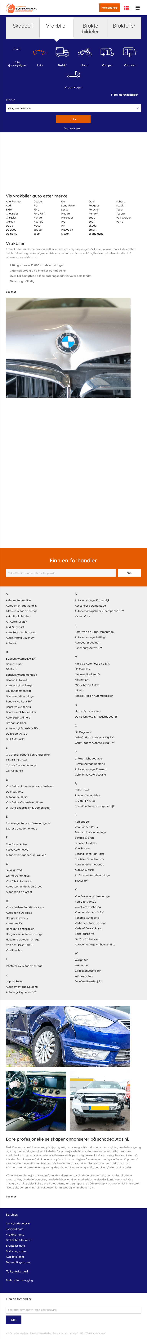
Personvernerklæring (64, 1333)
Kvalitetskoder (15, 1256)
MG (63, 221)
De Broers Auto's (16, 733)
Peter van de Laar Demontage (94, 632)
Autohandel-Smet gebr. (89, 864)
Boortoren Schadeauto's (21, 712)
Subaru (120, 201)
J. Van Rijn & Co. (85, 801)
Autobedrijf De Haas (19, 912)
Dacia (9, 225)
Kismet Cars (82, 616)
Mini (63, 225)
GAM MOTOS (14, 870)
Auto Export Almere (18, 717)
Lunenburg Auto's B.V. (88, 648)
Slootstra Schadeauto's (89, 859)
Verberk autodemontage (90, 923)
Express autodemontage (21, 828)
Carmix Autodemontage (21, 765)
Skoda (93, 225)
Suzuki (120, 205)
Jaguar (38, 229)
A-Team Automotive (18, 600)
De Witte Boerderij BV (88, 981)
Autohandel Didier (17, 797)
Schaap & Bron (84, 837)
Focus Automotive (17, 849)
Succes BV (81, 880)
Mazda (65, 213)
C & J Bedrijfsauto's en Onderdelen (28, 754)
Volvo (119, 221)
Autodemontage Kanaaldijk (92, 600)
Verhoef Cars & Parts (88, 928)
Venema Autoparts (87, 917)
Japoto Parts (14, 981)
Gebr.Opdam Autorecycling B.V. (94, 737)
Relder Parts (83, 790)
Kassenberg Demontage (90, 605)
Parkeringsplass (16, 1251)
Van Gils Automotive (18, 881)
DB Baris (11, 669)
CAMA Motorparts (17, 760)
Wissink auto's (84, 976)
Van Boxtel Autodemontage (92, 896)
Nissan (65, 233)
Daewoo (11, 229)
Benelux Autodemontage (21, 674)
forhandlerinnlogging (19, 1280)
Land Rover (68, 205)
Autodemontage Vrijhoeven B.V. (95, 944)
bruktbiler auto (15, 1245)
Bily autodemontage (19, 690)
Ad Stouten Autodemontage (92, 875)
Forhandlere (110, 7)
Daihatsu (11, 233)
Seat (91, 221)
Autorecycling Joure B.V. (21, 992)
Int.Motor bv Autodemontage (24, 966)
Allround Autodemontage (22, 611)
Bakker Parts (14, 664)
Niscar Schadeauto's (88, 711)
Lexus (64, 209)
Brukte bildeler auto (18, 1240)
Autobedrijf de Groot (19, 892)
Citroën (10, 221)
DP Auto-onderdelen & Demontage (28, 807)
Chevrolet (12, 213)
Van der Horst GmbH (19, 945)
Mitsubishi (67, 229)
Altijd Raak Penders (18, 616)
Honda (37, 217)
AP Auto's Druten (16, 621)
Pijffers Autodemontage (90, 764)
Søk (73, 119)
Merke (10, 100)
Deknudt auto (14, 791)
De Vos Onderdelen (87, 939)
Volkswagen (123, 217)
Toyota (120, 213)
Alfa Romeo (13, 201)
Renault (93, 213)
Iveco (36, 225)
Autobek (11, 643)
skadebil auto (14, 1229)
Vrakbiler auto (15, 1234)
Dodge (37, 201)
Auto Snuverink (84, 870)
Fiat (35, 205)
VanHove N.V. (14, 950)
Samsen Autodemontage (90, 832)
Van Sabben (82, 821)
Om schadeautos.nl (18, 1223)
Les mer (11, 291)
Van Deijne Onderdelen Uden (24, 802)
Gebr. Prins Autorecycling (90, 774)
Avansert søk (72, 128)
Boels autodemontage (20, 696)
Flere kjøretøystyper (124, 94)
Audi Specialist (15, 627)
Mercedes (67, 217)
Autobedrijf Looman (87, 642)
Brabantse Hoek (16, 723)
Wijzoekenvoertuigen (88, 970)
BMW (9, 209)
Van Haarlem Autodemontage (25, 907)
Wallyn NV (81, 960)
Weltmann (81, 965)
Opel (92, 201)
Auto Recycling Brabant (21, 632)
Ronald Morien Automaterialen (94, 695)
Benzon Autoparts (17, 680)
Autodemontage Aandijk (21, 605)
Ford (36, 209)
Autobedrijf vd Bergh (19, 685)
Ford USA (39, 213)
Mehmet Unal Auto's (87, 674)
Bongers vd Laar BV (19, 701)
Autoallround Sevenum (20, 637)
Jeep (36, 233)
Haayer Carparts (17, 918)
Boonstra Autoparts (18, 707)
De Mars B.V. (83, 669)
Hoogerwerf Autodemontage (24, 934)
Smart (92, 229)
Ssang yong (96, 233)
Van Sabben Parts (86, 827)
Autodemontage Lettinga (91, 637)
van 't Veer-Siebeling (88, 907)
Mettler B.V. (82, 679)
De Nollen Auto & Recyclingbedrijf (96, 716)
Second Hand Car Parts (90, 854)
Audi (8, 205)
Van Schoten (83, 848)
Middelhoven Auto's (87, 685)
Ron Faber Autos (16, 844)
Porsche (94, 209)
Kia (63, 201)
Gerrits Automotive (18, 876)
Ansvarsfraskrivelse (40, 1333)
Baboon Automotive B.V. (21, 658)
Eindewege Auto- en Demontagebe (28, 823)
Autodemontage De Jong (22, 986)
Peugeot (94, 205)
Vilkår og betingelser (17, 1333)
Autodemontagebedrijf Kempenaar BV (99, 611)
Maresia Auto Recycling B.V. (92, 663)
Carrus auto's (14, 770)
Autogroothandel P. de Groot (24, 886)
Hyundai (38, 221)
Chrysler (11, 217)
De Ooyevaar (83, 732)
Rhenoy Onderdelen (87, 795)
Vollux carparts (84, 933)
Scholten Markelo (85, 843)
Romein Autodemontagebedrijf (94, 806)
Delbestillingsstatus (18, 1262)
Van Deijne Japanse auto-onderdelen (29, 786)
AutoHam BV (14, 923)
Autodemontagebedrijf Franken (26, 855)
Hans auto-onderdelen (20, 929)
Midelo (79, 690)
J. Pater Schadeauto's (88, 758)
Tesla (119, 209)
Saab (92, 217)
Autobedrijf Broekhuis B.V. (22, 728)
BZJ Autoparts (15, 739)
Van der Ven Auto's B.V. (89, 912)
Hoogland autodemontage (22, 939)
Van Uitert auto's (85, 901)
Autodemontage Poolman (91, 769)
